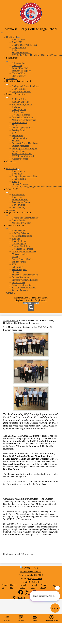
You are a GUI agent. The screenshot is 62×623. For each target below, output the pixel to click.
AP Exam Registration (22, 104)
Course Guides (19, 89)
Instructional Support (21, 70)
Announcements (10, 320)
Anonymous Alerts (51, 621)
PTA (14, 133)
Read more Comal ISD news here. (18, 554)
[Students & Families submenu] (7, 97)
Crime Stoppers (19, 112)
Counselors (17, 65)
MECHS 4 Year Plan (21, 91)
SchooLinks (17, 135)
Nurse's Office (18, 73)
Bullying (16, 107)
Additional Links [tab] (31, 303)
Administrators (18, 63)
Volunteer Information (22, 153)
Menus (15, 125)
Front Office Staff (20, 68)
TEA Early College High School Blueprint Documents (37, 55)
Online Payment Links (22, 127)
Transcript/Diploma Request (24, 148)
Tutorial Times (18, 151)
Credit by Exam (19, 109)
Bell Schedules (19, 99)
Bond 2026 (17, 42)
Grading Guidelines (21, 114)
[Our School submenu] (18, 37)
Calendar (21, 621)
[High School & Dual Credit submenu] (7, 84)
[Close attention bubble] (57, 588)
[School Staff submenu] (7, 61)
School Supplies (19, 138)
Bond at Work (18, 39)
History (15, 50)
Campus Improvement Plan (24, 45)
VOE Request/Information (24, 156)
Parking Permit (19, 130)
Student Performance (21, 52)
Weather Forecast (20, 159)
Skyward (16, 140)
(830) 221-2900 (34, 578)
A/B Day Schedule (20, 102)
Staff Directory (19, 76)
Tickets (34, 621)
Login (21, 597)
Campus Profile (19, 47)
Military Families (19, 122)
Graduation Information (22, 117)
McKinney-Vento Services (24, 120)
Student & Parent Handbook (25, 143)
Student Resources (20, 146)
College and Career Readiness (25, 86)
